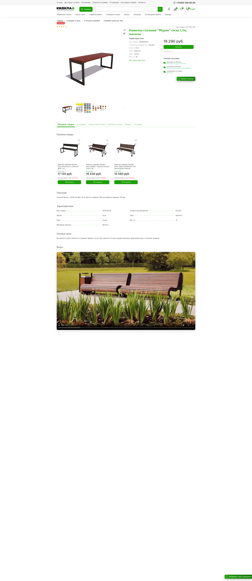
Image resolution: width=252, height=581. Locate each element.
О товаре (81, 124)
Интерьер (137, 14)
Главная (60, 21)
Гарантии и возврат (100, 2)
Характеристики (97, 124)
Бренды (168, 14)
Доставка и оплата (72, 2)
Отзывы (60, 2)
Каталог (87, 9)
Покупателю (86, 2)
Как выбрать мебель (129, 2)
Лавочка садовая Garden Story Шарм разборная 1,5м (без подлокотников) (125, 166)
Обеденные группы (64, 14)
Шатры (126, 14)
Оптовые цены (115, 124)
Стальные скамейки (92, 21)
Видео (128, 124)
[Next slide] (122, 63)
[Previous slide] (59, 63)
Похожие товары (65, 124)
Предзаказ (178, 47)
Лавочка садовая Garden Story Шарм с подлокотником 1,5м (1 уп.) (97, 166)
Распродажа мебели (153, 14)
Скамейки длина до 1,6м (113, 21)
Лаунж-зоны (80, 14)
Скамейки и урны (113, 14)
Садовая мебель (95, 14)
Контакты (142, 2)
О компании (114, 2)
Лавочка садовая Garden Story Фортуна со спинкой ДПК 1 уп (68, 166)
